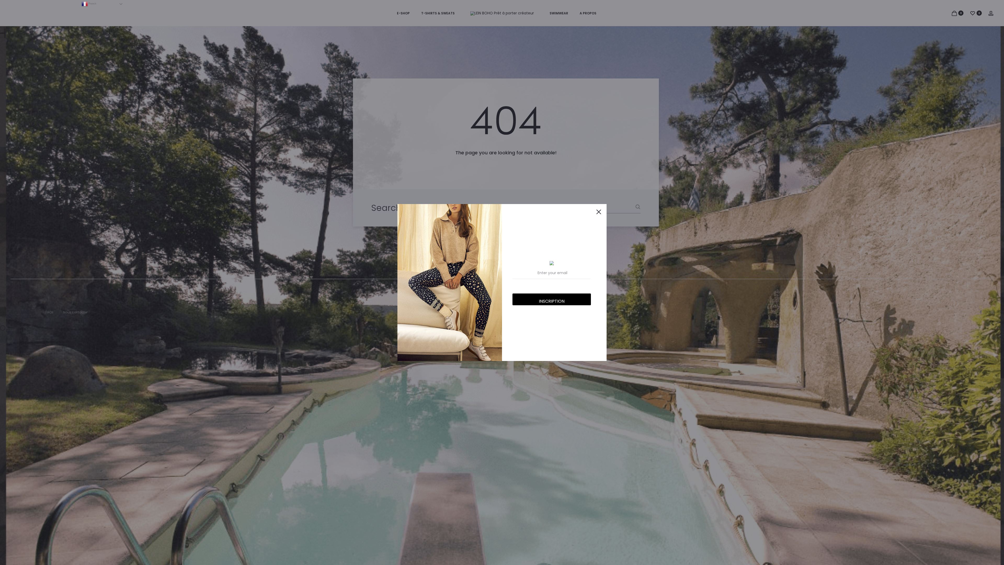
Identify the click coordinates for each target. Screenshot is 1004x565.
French (92, 3)
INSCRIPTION (551, 301)
